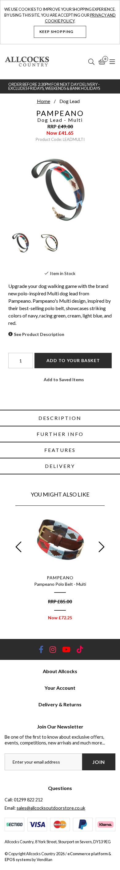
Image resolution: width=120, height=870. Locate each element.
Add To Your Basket (73, 360)
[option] (60, 568)
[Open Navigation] (112, 61)
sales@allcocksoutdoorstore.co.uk (51, 808)
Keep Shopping (56, 31)
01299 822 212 (28, 799)
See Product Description (39, 334)
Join (98, 762)
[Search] (91, 61)
